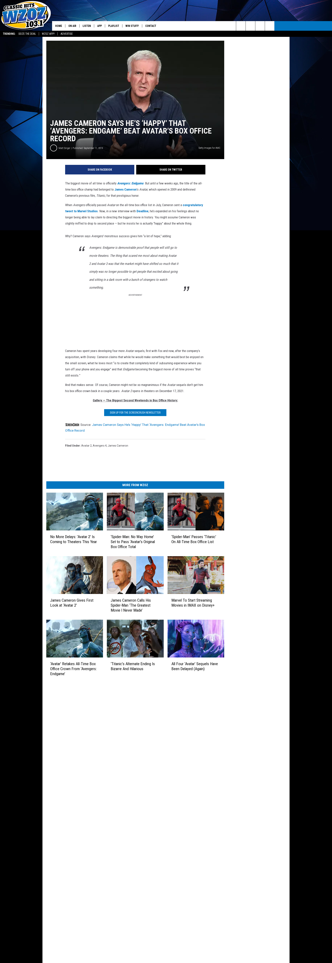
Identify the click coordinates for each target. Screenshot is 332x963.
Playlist (113, 25)
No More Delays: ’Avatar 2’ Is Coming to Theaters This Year (73, 539)
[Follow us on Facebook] (260, 26)
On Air (72, 25)
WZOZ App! (48, 33)
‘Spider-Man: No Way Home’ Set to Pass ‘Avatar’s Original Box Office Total (133, 541)
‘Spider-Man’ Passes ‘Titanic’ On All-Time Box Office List (193, 539)
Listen (87, 25)
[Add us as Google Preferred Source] (250, 26)
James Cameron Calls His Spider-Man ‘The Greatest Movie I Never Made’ (131, 605)
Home (58, 25)
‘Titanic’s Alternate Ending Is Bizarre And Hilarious (133, 666)
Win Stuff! (132, 25)
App (99, 25)
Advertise (67, 33)
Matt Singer (64, 148)
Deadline (143, 211)
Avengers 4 (100, 445)
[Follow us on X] (269, 26)
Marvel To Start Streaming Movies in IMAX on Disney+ (193, 603)
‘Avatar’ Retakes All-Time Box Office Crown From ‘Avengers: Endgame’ (73, 669)
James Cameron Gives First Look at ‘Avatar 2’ (71, 603)
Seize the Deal (27, 33)
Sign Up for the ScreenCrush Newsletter (135, 412)
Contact (150, 25)
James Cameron (126, 189)
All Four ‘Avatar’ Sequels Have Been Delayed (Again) (194, 666)
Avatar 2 (86, 445)
